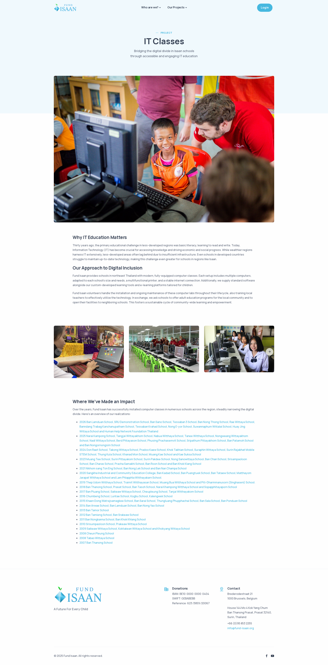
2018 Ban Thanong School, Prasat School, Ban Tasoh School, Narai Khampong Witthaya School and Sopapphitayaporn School (158, 487)
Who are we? (149, 7)
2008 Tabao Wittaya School (96, 538)
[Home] (65, 7)
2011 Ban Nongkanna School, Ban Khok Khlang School (112, 519)
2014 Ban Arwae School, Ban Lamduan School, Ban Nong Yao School (121, 505)
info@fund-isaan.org (240, 628)
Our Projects (175, 7)
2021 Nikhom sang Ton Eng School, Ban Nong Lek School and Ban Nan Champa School (133, 468)
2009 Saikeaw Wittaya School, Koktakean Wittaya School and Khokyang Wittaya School (134, 528)
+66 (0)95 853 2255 (239, 623)
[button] (269, 352)
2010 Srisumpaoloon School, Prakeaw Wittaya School (113, 524)
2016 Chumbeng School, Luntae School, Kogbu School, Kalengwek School (126, 496)
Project (166, 32)
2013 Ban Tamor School (94, 510)
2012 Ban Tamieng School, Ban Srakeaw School (109, 515)
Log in (265, 7)
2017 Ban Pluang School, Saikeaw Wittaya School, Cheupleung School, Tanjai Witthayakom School (141, 491)
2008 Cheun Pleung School (96, 533)
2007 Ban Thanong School (96, 542)
